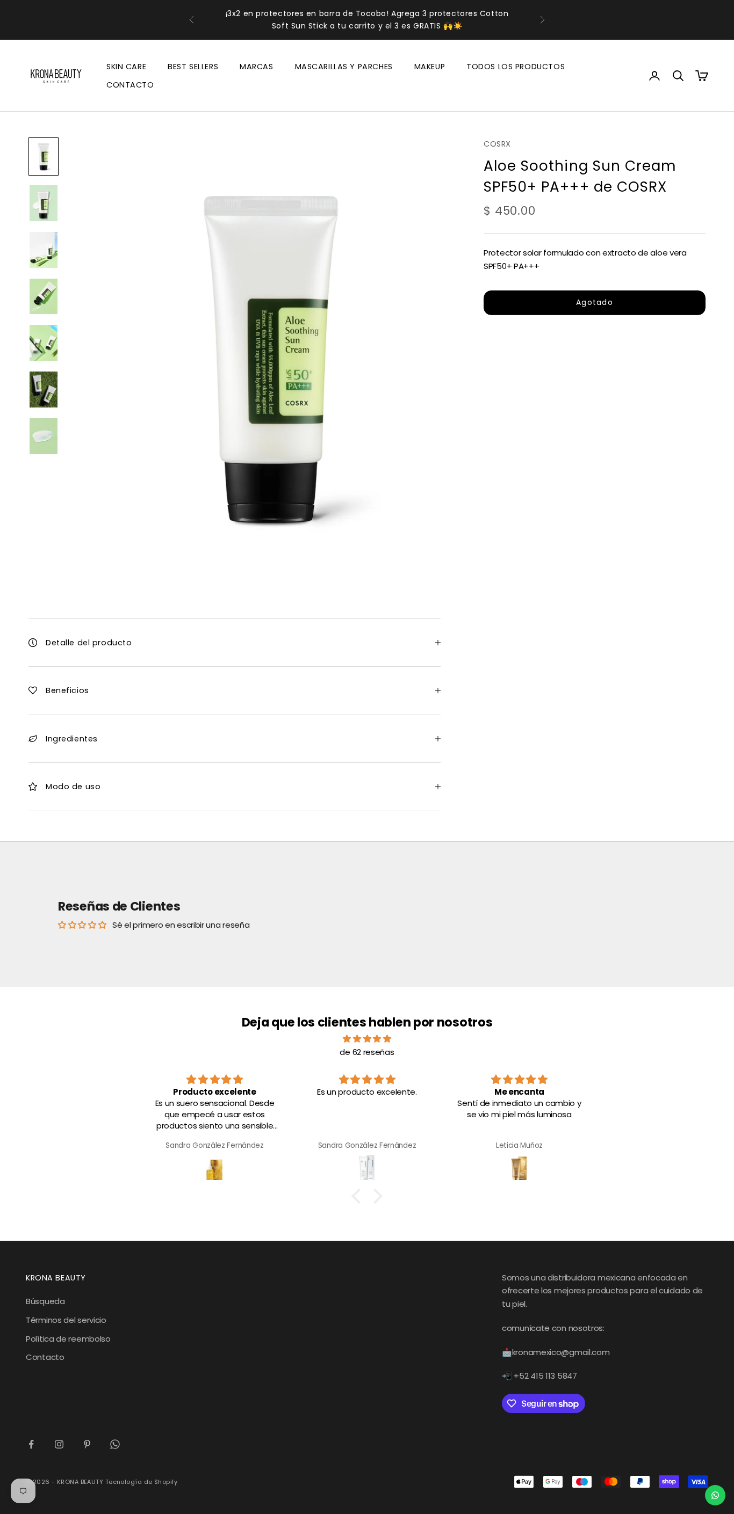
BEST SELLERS (193, 66)
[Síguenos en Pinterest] (87, 1444)
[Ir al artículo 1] (43, 156)
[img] (366, 1039)
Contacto (45, 1357)
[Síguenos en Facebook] (31, 1444)
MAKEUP (429, 66)
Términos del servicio (66, 1320)
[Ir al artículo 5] (43, 343)
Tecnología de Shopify (141, 1481)
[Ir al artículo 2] (43, 203)
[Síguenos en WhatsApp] (115, 1444)
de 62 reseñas (367, 1052)
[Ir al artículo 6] (43, 389)
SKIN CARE (126, 66)
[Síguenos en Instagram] (59, 1444)
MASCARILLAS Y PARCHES (344, 66)
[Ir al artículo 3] (43, 250)
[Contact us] (715, 1495)
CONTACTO (130, 84)
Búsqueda (45, 1301)
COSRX (497, 144)
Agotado (594, 302)
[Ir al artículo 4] (43, 297)
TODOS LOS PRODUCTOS (515, 66)
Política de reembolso (68, 1338)
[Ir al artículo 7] (43, 436)
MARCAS (256, 66)
